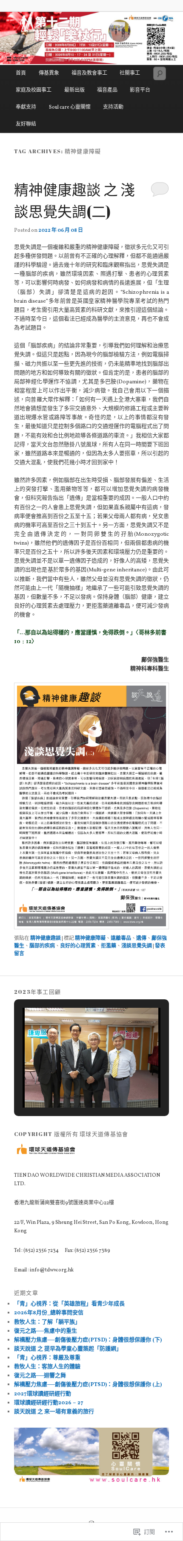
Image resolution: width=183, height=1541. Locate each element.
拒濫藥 (108, 946)
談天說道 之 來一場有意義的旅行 (54, 1412)
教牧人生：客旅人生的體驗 (47, 1367)
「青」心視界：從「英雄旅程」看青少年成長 (69, 1304)
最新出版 (74, 90)
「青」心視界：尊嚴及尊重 (47, 1358)
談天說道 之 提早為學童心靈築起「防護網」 (68, 1349)
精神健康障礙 (90, 938)
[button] (72, 1084)
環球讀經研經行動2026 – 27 (48, 1403)
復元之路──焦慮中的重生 (45, 1331)
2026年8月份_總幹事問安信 (48, 1313)
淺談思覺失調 (136, 946)
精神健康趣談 (45, 938)
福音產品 (107, 90)
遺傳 (141, 938)
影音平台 (140, 90)
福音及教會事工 (89, 73)
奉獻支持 (26, 107)
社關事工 (130, 73)
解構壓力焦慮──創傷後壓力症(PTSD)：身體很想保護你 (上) (88, 1385)
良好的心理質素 (78, 946)
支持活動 (113, 107)
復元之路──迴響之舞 (40, 1376)
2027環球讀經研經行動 (42, 1394)
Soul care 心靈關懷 (70, 107)
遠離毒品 (121, 938)
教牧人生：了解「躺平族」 (47, 1322)
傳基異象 (49, 73)
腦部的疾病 (42, 946)
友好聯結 (26, 124)
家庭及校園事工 (33, 90)
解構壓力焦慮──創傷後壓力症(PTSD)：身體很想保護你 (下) (88, 1340)
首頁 (21, 73)
